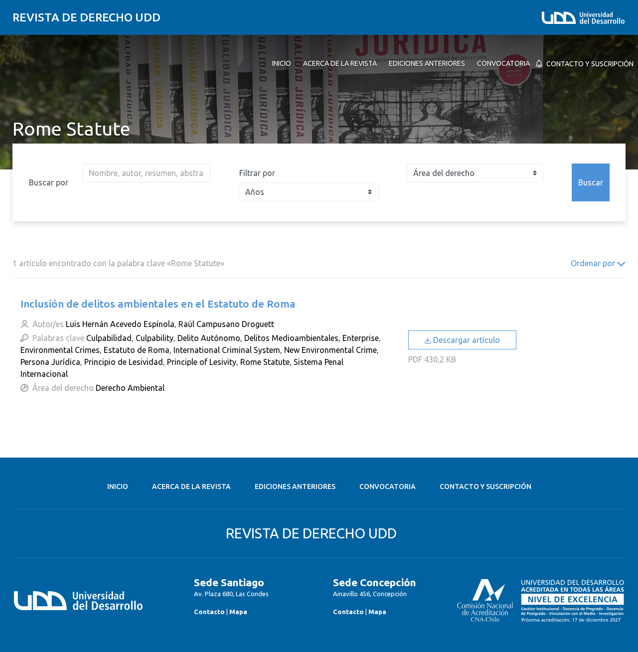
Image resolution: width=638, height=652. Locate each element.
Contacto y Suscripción (485, 486)
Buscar (590, 182)
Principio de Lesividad (123, 361)
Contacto (209, 611)
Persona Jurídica (50, 361)
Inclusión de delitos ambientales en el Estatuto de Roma (158, 304)
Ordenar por (594, 263)
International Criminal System (226, 349)
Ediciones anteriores (295, 486)
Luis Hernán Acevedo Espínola (120, 324)
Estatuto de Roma (136, 349)
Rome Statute (265, 361)
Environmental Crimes (60, 349)
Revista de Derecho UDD (86, 17)
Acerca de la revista (191, 486)
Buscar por (48, 182)
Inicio (117, 486)
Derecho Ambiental (130, 387)
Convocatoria (387, 486)
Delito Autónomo (208, 337)
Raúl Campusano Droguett (226, 324)
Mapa (238, 611)
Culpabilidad (109, 337)
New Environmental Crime (330, 349)
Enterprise (360, 337)
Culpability (154, 337)
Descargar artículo (465, 339)
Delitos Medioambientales (291, 337)
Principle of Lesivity (201, 361)
